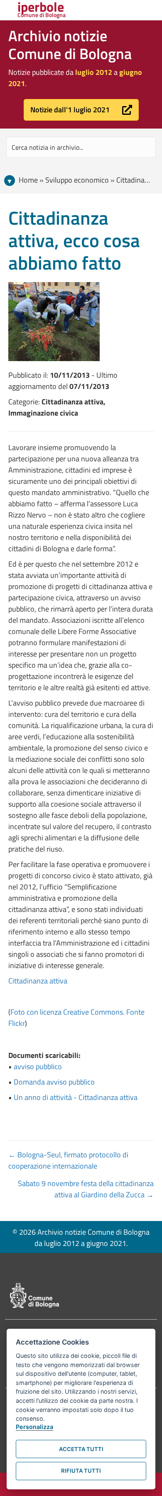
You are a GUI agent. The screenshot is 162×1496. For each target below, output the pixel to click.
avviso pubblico (38, 1066)
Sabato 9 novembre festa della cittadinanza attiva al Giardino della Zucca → (86, 1189)
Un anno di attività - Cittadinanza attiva (75, 1097)
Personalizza (34, 1426)
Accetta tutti (81, 1449)
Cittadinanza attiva (37, 980)
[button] (81, 110)
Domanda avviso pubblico (54, 1081)
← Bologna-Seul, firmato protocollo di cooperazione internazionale (68, 1160)
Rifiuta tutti (81, 1470)
